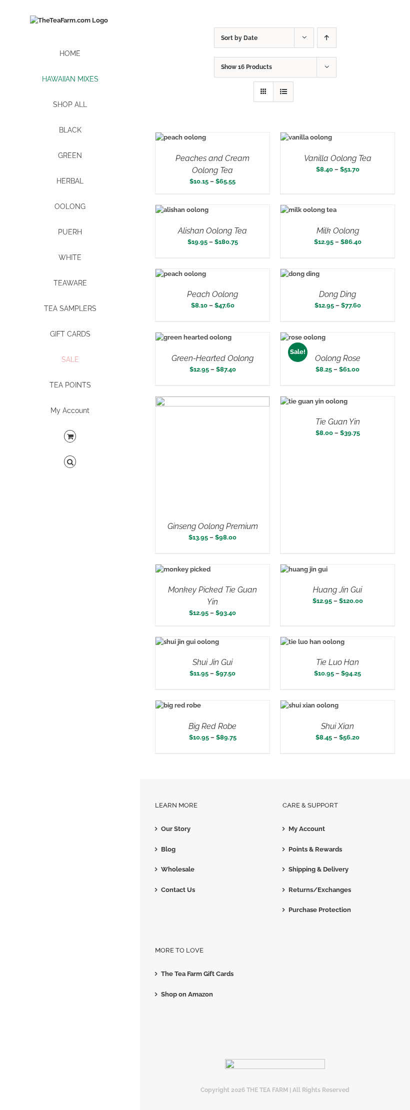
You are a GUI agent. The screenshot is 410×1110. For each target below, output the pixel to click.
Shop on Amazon (187, 994)
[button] (70, 462)
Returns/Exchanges (319, 890)
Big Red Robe (212, 726)
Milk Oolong (337, 231)
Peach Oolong (212, 294)
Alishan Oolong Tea (212, 231)
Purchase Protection (319, 910)
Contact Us (178, 890)
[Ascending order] (326, 38)
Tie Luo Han (337, 662)
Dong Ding (337, 294)
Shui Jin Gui (212, 662)
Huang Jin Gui (337, 589)
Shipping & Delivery (318, 869)
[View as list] (283, 92)
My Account (306, 828)
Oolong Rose (337, 358)
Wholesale (177, 869)
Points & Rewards (315, 849)
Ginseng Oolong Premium (213, 526)
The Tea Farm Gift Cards (197, 974)
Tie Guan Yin (338, 421)
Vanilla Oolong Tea (338, 158)
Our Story (175, 828)
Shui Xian (337, 726)
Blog (168, 849)
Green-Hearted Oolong (213, 358)
